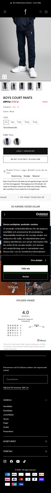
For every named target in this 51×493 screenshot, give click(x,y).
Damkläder (8, 411)
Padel (5, 423)
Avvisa (25, 276)
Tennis (6, 419)
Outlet (6, 427)
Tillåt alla (25, 268)
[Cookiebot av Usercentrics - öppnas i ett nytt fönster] (36, 215)
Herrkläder (7, 406)
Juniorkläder (8, 415)
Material (36, 176)
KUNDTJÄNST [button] (9, 441)
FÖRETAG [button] (7, 451)
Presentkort (8, 431)
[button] (5, 11)
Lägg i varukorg (25, 151)
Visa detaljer (37, 260)
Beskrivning (16, 176)
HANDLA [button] (7, 400)
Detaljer (27, 176)
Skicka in (39, 379)
